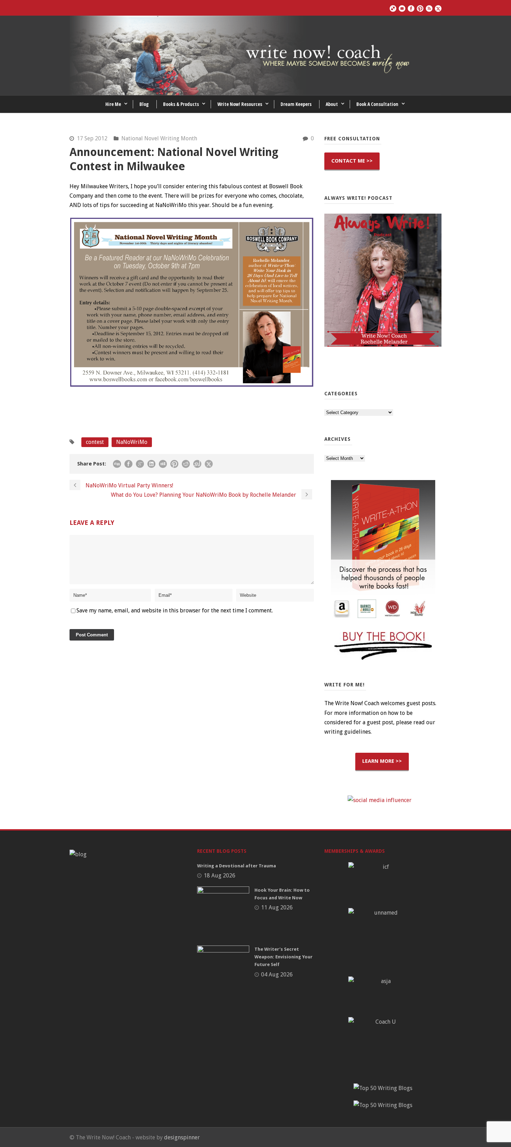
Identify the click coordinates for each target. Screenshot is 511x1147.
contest (95, 442)
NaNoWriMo (131, 442)
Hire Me (113, 104)
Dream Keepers (296, 104)
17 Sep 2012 (92, 138)
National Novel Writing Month (159, 138)
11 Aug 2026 (277, 907)
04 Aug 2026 (277, 974)
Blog (144, 104)
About (332, 104)
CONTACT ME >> (352, 161)
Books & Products (181, 104)
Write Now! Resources (239, 104)
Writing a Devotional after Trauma (236, 865)
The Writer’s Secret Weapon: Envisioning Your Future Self (283, 957)
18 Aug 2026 (219, 875)
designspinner (182, 1137)
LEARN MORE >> (382, 761)
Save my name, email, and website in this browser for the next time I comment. (174, 610)
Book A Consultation (377, 104)
